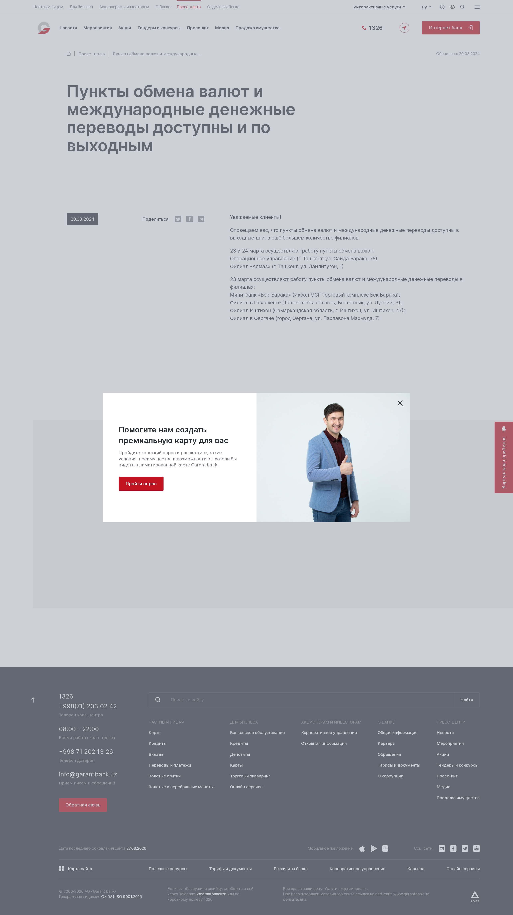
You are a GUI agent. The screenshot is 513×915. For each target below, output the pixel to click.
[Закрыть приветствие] (400, 403)
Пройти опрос (141, 483)
